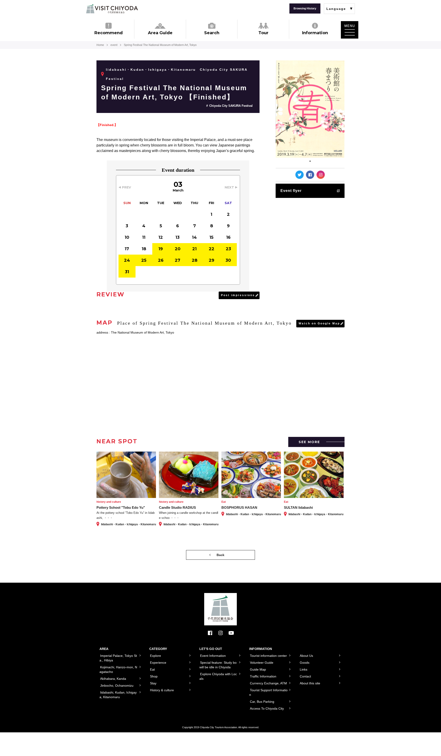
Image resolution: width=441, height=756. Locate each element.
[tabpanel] (310, 109)
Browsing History (305, 8)
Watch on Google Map (319, 323)
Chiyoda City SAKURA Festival (231, 105)
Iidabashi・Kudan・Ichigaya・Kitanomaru (151, 69)
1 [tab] (310, 161)
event (113, 45)
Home (100, 45)
